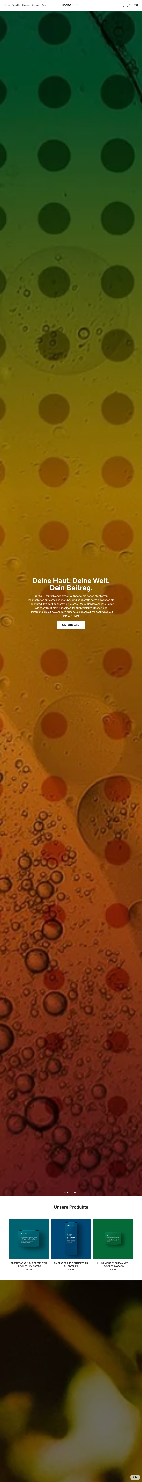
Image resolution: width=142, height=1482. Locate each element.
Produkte (16, 5)
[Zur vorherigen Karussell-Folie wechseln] (6, 1238)
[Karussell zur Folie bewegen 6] (76, 1192)
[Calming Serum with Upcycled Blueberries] (71, 1239)
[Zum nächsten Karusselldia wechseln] (135, 1238)
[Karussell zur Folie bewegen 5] (74, 1192)
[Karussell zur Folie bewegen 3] (69, 1192)
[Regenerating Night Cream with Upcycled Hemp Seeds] (29, 1239)
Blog (44, 5)
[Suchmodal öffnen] (122, 5)
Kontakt (25, 5)
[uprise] (71, 5)
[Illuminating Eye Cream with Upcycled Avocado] (113, 1239)
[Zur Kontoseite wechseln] (129, 5)
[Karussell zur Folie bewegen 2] (67, 1192)
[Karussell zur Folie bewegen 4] (71, 1192)
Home (7, 5)
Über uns (35, 5)
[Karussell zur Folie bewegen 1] (65, 1192)
